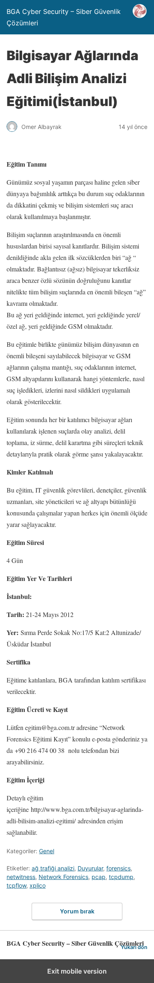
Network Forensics (63, 876)
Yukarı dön (134, 947)
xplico (38, 885)
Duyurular (90, 868)
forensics (118, 868)
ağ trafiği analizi (53, 868)
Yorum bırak (77, 911)
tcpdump (121, 876)
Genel (46, 850)
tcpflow (16, 885)
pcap (99, 876)
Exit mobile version (77, 971)
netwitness (21, 876)
